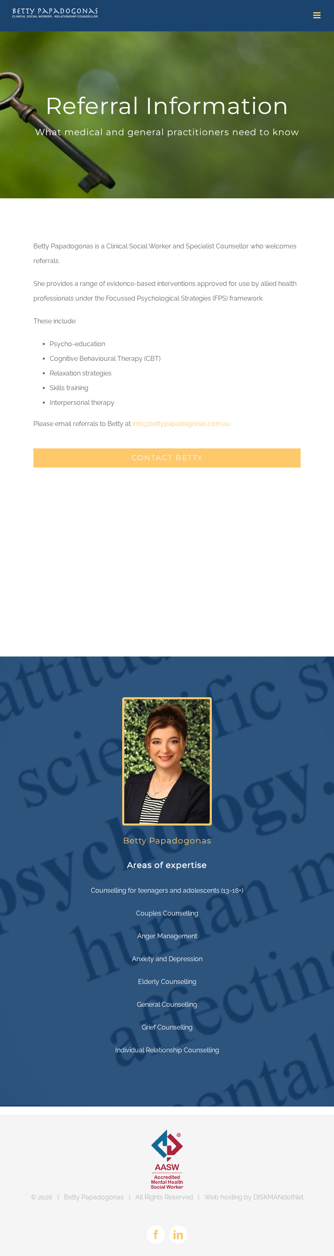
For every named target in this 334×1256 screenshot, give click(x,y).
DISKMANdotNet (278, 1197)
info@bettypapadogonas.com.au (181, 424)
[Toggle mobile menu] (317, 15)
